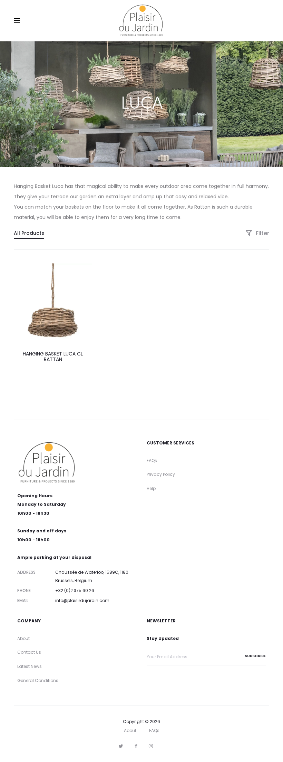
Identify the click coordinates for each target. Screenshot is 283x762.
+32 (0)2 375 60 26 (74, 590)
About (23, 638)
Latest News (29, 666)
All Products (29, 233)
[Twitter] (121, 746)
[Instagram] (151, 746)
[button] (89, 268)
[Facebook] (136, 746)
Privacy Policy (161, 474)
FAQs (152, 460)
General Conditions (37, 680)
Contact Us (29, 652)
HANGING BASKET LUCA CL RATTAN (53, 356)
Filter (261, 233)
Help (151, 488)
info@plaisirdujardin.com (82, 600)
